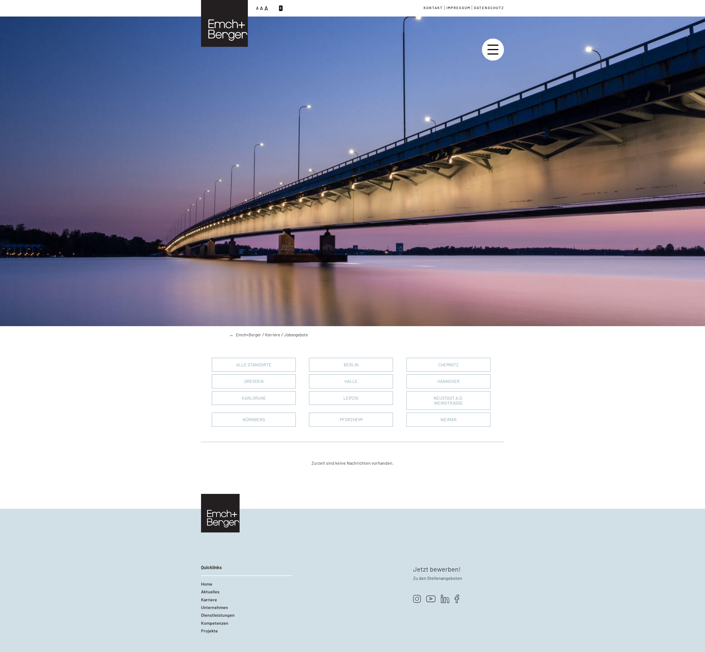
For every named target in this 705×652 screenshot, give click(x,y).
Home (206, 583)
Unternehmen (214, 607)
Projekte (209, 630)
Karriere (272, 334)
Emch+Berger (248, 334)
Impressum (458, 8)
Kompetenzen (214, 623)
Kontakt (433, 8)
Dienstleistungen (218, 615)
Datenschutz (489, 8)
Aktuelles (210, 591)
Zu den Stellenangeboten (437, 578)
